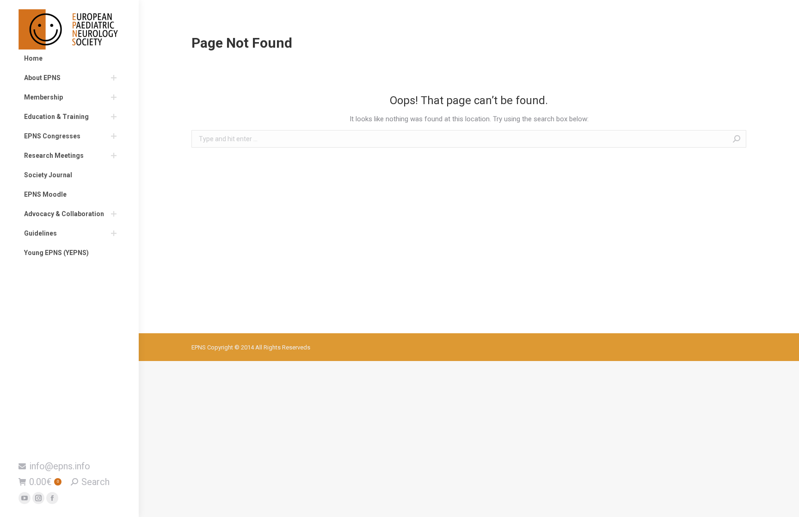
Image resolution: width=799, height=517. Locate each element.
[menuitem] (69, 58)
